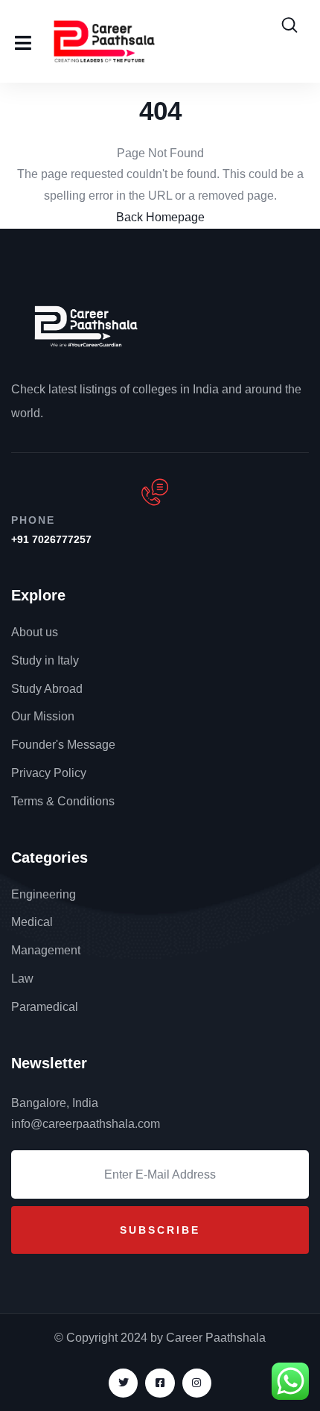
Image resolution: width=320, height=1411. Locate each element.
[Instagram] (196, 1383)
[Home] (86, 325)
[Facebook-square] (159, 1383)
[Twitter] (123, 1383)
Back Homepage (160, 217)
